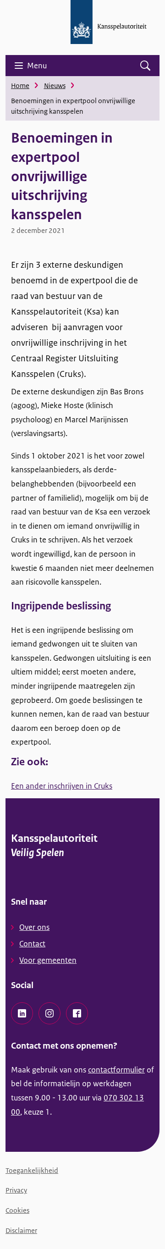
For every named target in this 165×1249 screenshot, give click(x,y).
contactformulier (116, 1070)
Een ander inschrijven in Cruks (61, 786)
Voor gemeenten (48, 960)
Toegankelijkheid (32, 1170)
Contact (32, 944)
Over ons (34, 927)
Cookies (17, 1210)
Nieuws (55, 85)
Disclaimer (21, 1230)
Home (20, 85)
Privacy (16, 1190)
